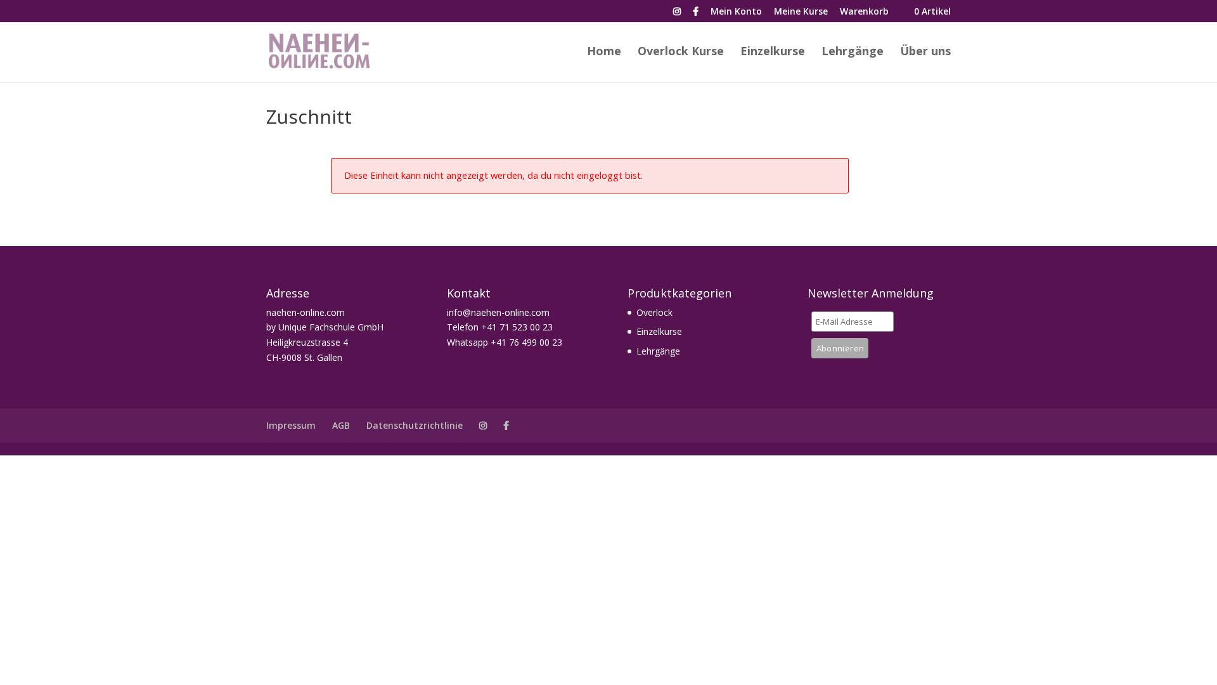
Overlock (654, 312)
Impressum (291, 425)
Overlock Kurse (681, 52)
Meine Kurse (801, 12)
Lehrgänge (852, 52)
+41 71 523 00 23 (517, 327)
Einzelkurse (772, 52)
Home (604, 52)
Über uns (925, 52)
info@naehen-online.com (498, 312)
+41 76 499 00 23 (526, 342)
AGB (341, 425)
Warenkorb (864, 12)
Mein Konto (736, 12)
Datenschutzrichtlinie (414, 425)
